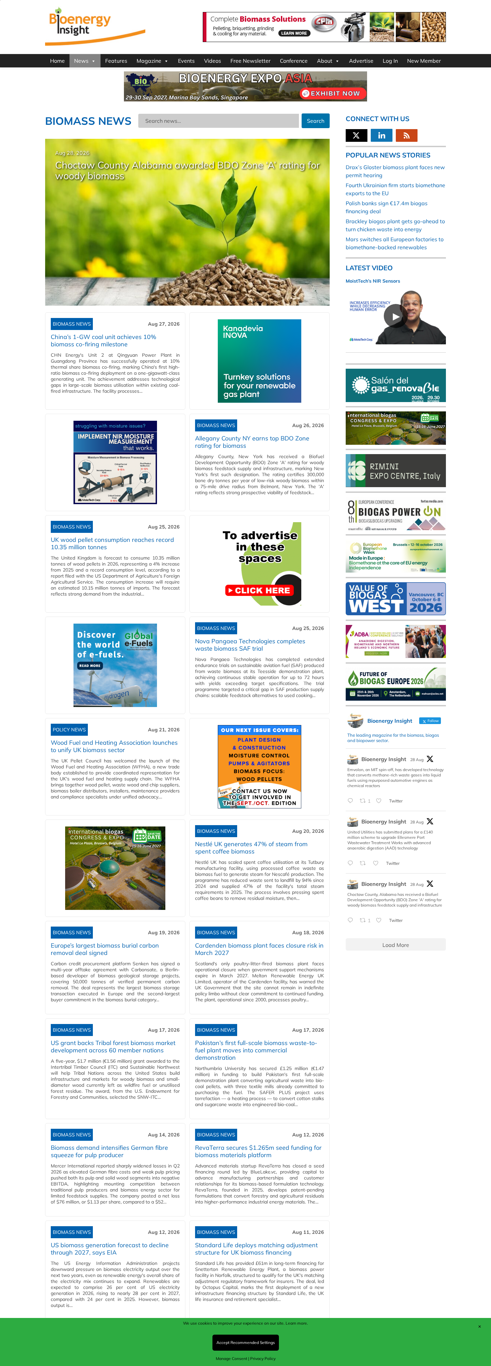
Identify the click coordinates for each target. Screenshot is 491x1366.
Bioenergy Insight (383, 759)
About (324, 60)
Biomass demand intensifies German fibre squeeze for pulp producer (109, 1151)
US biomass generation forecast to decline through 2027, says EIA (110, 1248)
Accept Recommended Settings (245, 1342)
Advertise (361, 60)
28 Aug (417, 759)
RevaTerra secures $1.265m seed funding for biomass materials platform (258, 1151)
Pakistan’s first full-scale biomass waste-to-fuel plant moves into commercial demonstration (256, 1050)
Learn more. (297, 1323)
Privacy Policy (263, 1358)
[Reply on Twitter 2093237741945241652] (352, 920)
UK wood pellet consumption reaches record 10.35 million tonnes (112, 543)
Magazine (149, 60)
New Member (424, 60)
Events (186, 60)
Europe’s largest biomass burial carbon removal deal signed (105, 949)
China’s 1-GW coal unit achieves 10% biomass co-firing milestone (103, 340)
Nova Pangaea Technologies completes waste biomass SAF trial (250, 644)
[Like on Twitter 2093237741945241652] (380, 920)
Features (116, 60)
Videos (212, 60)
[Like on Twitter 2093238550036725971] (380, 801)
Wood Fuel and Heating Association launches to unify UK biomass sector (114, 746)
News (81, 60)
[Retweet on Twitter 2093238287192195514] (364, 863)
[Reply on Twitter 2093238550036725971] (352, 801)
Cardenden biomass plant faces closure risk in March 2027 (259, 949)
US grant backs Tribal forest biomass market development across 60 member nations (113, 1046)
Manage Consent (231, 1358)
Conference (294, 60)
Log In (390, 60)
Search (315, 120)
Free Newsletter (250, 60)
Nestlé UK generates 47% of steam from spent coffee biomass (251, 847)
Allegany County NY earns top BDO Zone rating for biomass (252, 441)
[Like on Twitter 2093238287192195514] (377, 863)
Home (57, 60)
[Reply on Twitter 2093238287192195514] (352, 863)
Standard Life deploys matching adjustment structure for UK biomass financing (256, 1248)
